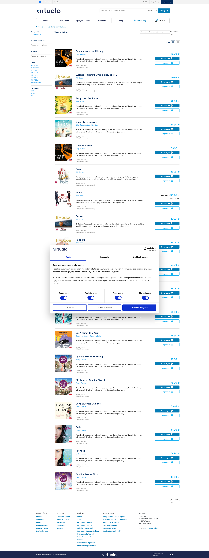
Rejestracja (155, 2)
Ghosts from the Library (89, 51)
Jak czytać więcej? (110, 528)
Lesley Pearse (81, 430)
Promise (80, 450)
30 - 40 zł (34, 75)
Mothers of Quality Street (90, 380)
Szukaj (162, 11)
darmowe (102, 20)
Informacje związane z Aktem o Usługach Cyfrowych (88, 532)
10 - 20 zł (34, 70)
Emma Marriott (81, 407)
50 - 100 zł (34, 80)
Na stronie (174, 31)
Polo (78, 169)
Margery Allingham (96, 336)
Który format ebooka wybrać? (114, 516)
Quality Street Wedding (89, 356)
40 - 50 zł (34, 78)
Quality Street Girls (87, 474)
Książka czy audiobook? (112, 531)
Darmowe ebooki (63, 516)
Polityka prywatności (85, 528)
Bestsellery (61, 525)
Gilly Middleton (81, 125)
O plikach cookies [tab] (140, 257)
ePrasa (38, 522)
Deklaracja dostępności (86, 543)
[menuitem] (45, 20)
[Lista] (173, 42)
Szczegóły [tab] (104, 257)
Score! (79, 216)
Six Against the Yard (87, 332)
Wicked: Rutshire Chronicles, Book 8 (96, 74)
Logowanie (167, 2)
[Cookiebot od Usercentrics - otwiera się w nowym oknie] (145, 249)
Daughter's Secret (86, 122)
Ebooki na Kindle (63, 519)
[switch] (90, 298)
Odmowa (70, 308)
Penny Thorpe (81, 359)
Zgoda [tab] (68, 257)
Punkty (145, 2)
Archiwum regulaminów (86, 546)
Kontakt (57, 2)
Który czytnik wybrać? (111, 522)
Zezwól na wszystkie (139, 308)
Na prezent (166, 63)
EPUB (32, 91)
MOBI (33, 93)
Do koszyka (165, 58)
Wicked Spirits (84, 145)
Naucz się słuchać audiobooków (115, 519)
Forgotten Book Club (87, 98)
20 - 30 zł (34, 73)
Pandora (80, 239)
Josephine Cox (92, 125)
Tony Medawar (81, 54)
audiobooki (37, 35)
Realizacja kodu (42, 531)
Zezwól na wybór (104, 308)
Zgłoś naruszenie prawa (86, 537)
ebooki (38, 516)
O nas (79, 519)
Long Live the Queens (88, 403)
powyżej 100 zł (36, 82)
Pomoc (48, 2)
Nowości (60, 528)
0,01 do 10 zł (35, 68)
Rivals (79, 192)
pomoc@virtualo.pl (151, 528)
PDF (32, 96)
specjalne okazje (83, 20)
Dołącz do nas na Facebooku (158, 554)
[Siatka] (178, 42)
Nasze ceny (141, 20)
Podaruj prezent (42, 528)
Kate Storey (80, 101)
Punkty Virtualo (42, 525)
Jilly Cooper (80, 78)
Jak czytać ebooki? (110, 525)
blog (121, 20)
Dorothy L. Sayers (82, 336)
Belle (78, 427)
